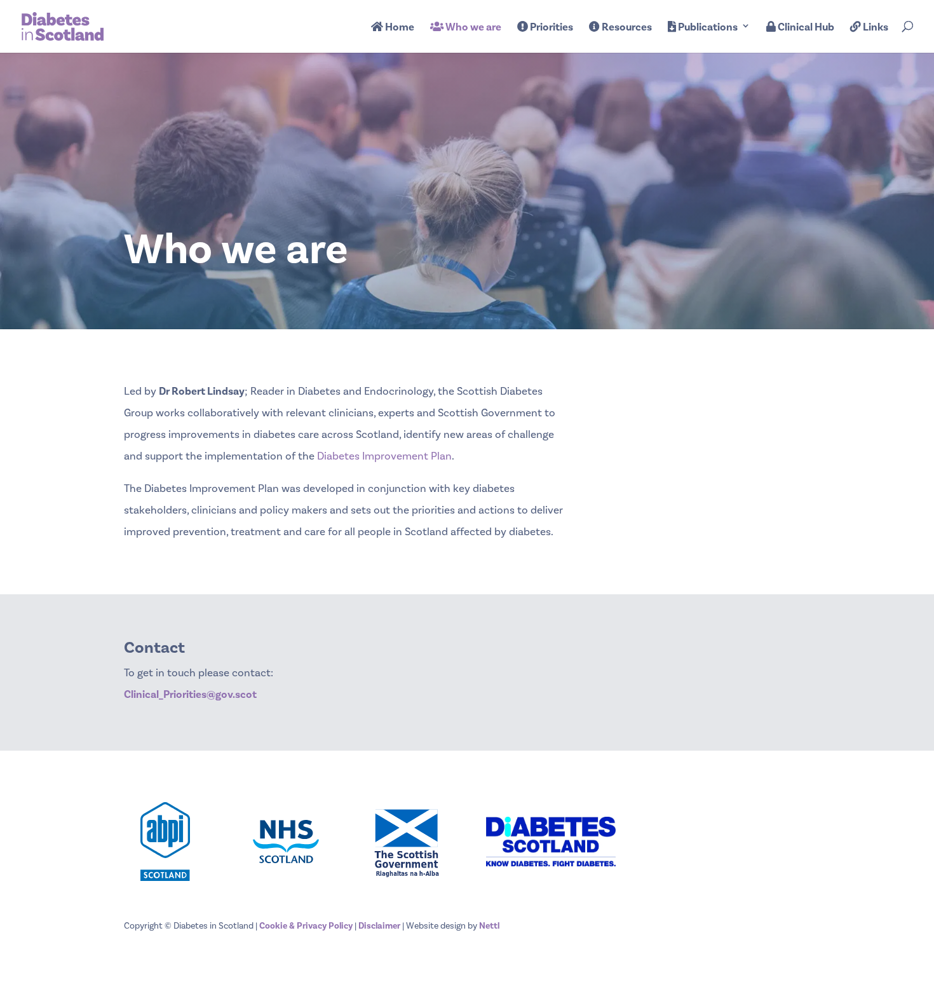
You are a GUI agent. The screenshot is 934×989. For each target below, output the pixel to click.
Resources (626, 27)
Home (398, 27)
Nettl (489, 926)
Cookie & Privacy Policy (306, 926)
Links (874, 27)
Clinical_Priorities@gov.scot (190, 695)
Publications (707, 27)
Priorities (550, 27)
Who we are (472, 27)
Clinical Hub (805, 27)
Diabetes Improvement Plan (384, 456)
